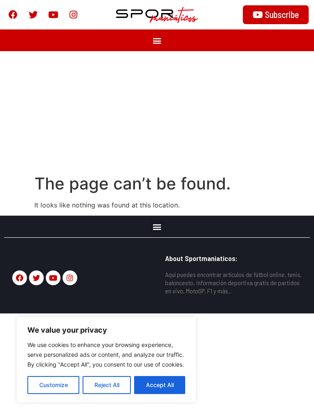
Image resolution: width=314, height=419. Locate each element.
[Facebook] (13, 15)
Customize (53, 384)
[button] (157, 40)
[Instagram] (73, 15)
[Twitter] (33, 15)
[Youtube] (53, 15)
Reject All (106, 384)
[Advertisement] (157, 112)
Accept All (160, 384)
